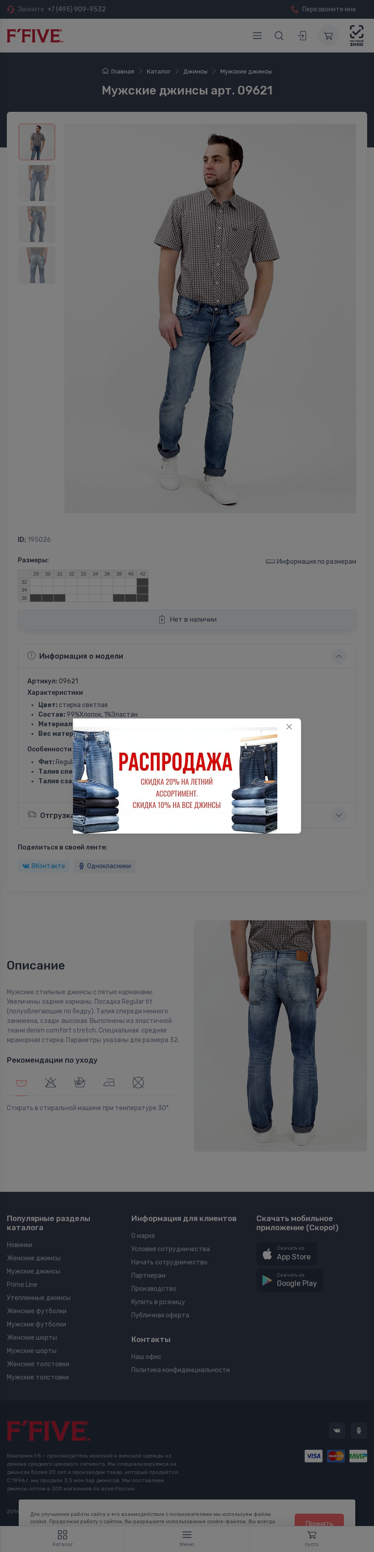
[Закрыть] (289, 726)
